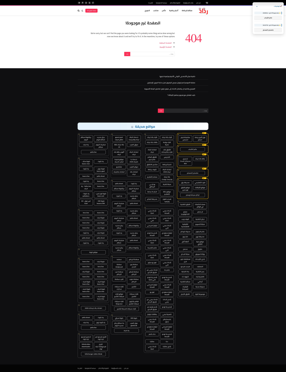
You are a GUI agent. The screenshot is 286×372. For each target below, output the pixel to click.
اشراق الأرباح (185, 294)
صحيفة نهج (200, 236)
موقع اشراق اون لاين (185, 188)
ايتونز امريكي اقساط (152, 286)
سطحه (119, 259)
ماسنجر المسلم (192, 173)
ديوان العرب (134, 166)
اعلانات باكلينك (119, 171)
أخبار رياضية (173, 10)
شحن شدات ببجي (167, 300)
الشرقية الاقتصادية (185, 225)
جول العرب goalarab (134, 324)
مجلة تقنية (167, 184)
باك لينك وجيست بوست (167, 178)
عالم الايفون (200, 231)
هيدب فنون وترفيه (167, 200)
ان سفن (200, 211)
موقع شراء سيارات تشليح (119, 295)
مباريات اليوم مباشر (134, 189)
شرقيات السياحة (185, 288)
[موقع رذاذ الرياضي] (203, 11)
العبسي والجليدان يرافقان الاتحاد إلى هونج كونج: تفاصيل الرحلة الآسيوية (169, 89)
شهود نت (185, 276)
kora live (86, 212)
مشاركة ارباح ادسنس (185, 138)
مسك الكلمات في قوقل (200, 205)
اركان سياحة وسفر (192, 195)
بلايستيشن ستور (167, 320)
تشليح (134, 286)
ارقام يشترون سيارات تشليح (134, 302)
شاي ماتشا (167, 346)
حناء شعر (152, 334)
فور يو (152, 292)
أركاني (200, 281)
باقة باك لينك (200, 158)
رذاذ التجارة (185, 271)
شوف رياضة (152, 169)
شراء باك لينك (167, 137)
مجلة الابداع (185, 254)
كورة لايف (101, 217)
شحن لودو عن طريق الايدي (152, 308)
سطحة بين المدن (134, 265)
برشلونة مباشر (119, 188)
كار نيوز (185, 236)
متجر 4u (167, 269)
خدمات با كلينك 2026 (134, 160)
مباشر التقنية (185, 281)
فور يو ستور (152, 262)
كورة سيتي (119, 318)
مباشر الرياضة (187, 10)
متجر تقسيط (152, 247)
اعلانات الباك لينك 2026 (166, 170)
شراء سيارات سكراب (119, 287)
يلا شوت (134, 183)
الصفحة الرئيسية (166, 47)
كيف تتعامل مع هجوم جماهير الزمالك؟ (181, 95)
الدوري (147, 10)
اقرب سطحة (119, 279)
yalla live (93, 152)
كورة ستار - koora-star (86, 162)
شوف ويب (185, 219)
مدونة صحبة (200, 286)
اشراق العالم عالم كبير (152, 158)
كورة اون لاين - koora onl (100, 194)
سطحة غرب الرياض (119, 273)
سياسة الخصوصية (161, 2)
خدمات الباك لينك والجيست (134, 138)
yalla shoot (119, 183)
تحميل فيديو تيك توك (86, 338)
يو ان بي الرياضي (152, 185)
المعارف (200, 266)
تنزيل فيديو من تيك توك (100, 338)
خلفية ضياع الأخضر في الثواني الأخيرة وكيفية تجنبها (177, 76)
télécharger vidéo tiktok (93, 354)
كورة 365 (133, 318)
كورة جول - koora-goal (101, 170)
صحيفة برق (185, 182)
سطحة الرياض (134, 259)
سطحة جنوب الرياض (134, 280)
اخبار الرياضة (166, 164)
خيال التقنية (200, 219)
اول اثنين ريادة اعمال (200, 138)
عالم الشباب (192, 149)
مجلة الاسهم (200, 224)
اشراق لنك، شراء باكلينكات (166, 151)
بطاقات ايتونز (152, 314)
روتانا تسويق (200, 254)
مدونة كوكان (185, 231)
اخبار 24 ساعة (152, 191)
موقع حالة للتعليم (167, 193)
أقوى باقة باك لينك (119, 153)
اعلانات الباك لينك (152, 151)
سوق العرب (134, 144)
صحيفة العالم (152, 199)
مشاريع (119, 166)
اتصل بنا (150, 2)
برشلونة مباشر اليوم (86, 138)
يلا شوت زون (100, 322)
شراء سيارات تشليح (133, 295)
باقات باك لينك (152, 142)
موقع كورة (93, 252)
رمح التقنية (200, 271)
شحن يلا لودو (167, 306)
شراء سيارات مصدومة (119, 302)
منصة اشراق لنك (91, 10)
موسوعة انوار (200, 294)
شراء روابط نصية (167, 143)
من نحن (198, 2)
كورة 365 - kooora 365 (101, 202)
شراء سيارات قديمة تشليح (126, 308)
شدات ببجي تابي (152, 219)
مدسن (185, 249)
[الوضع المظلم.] (82, 11)
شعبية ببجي (166, 314)
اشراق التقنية (185, 204)
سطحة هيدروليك (119, 265)
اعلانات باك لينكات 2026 (93, 308)
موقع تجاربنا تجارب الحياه (119, 160)
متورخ (200, 249)
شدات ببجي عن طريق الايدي (152, 271)
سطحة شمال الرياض (134, 273)
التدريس (167, 157)
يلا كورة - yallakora (85, 194)
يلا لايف (126, 330)
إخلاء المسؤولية (188, 2)
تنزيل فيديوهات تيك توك (100, 346)
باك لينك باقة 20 (119, 145)
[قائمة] (207, 3)
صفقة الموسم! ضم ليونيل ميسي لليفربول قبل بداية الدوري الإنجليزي (171, 82)
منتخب (155, 10)
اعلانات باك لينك (134, 173)
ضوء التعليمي (200, 182)
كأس (164, 10)
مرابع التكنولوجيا (185, 213)
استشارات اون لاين (185, 260)
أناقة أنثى (185, 241)
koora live (85, 176)
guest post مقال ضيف (119, 138)
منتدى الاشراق (152, 164)
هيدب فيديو (185, 266)
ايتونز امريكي (152, 225)
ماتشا (152, 341)
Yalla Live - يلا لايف (86, 187)
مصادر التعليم (152, 176)
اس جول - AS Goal (86, 202)
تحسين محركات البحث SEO (185, 161)
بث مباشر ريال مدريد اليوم (119, 324)
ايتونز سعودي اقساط (167, 234)
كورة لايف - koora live (100, 282)
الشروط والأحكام (175, 2)
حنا (167, 341)
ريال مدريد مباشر (134, 197)
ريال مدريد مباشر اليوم (100, 138)
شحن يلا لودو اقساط (152, 234)
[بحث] (79, 10)
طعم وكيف (200, 276)
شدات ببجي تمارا (152, 212)
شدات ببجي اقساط (167, 212)
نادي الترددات (200, 259)
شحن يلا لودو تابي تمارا (152, 278)
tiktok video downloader (86, 345)
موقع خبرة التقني (200, 242)
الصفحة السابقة (165, 43)
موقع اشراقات (200, 187)
